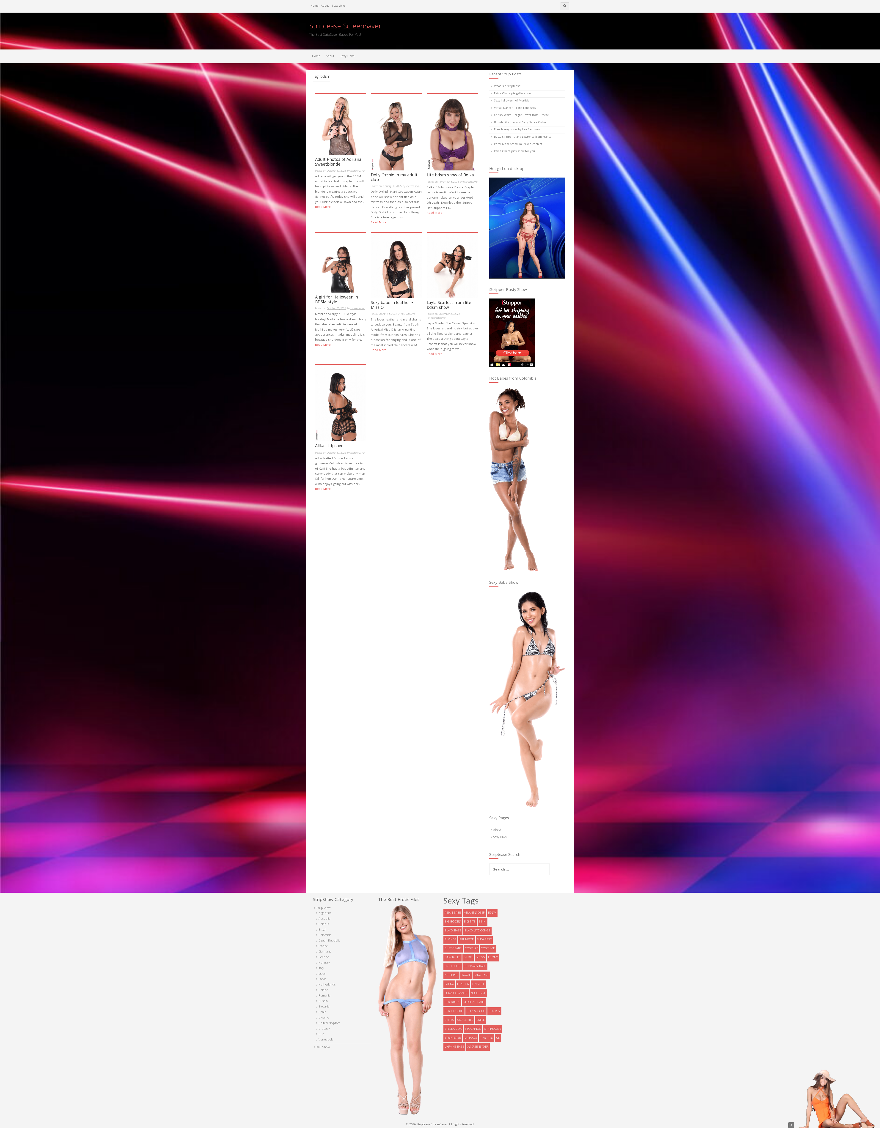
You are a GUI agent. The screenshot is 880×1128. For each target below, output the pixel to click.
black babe (453, 930)
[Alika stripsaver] (340, 403)
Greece (324, 957)
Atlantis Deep (474, 912)
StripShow (323, 908)
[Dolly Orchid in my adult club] (396, 132)
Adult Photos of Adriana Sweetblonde (338, 163)
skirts (449, 1020)
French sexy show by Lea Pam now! (517, 129)
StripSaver (492, 1029)
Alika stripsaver (330, 446)
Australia (324, 918)
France (323, 946)
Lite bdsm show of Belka (450, 176)
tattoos (470, 1037)
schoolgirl (476, 1011)
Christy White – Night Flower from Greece (521, 115)
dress (480, 957)
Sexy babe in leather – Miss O (392, 306)
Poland (323, 990)
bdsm (492, 912)
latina (449, 984)
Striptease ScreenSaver (345, 27)
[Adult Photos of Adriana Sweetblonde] (340, 124)
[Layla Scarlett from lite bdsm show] (452, 265)
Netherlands (327, 984)
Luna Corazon (456, 993)
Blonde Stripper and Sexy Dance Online (520, 122)
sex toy (494, 1011)
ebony (493, 957)
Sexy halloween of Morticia (512, 101)
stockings (473, 1029)
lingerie (478, 984)
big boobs (453, 921)
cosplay (471, 948)
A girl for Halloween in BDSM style (336, 301)
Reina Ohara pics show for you (514, 151)
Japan (322, 973)
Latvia (322, 979)
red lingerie (454, 1011)
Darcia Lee (452, 957)
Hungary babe (475, 966)
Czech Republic (329, 940)
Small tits (465, 1020)
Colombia (325, 935)
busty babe (453, 948)
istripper (451, 975)
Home (315, 6)
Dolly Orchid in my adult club (394, 178)
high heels (453, 966)
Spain (322, 1012)
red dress (452, 1002)
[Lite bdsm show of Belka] (452, 132)
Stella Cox (453, 1029)
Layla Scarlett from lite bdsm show (449, 306)
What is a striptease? (507, 86)
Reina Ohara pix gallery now (512, 93)
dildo (468, 957)
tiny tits (486, 1037)
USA (321, 1034)
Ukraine (324, 1017)
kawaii (466, 975)
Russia (323, 1001)
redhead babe (473, 1002)
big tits (470, 921)
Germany (325, 951)
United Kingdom (329, 1023)
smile (480, 1020)
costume (488, 948)
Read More (323, 207)
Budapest (484, 939)
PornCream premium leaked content (518, 144)
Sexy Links (338, 6)
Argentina (325, 913)
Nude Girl (478, 993)
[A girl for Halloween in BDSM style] (340, 263)
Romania (324, 995)
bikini (482, 921)
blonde (450, 939)
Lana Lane (481, 975)
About (325, 6)
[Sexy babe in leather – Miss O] (396, 265)
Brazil (322, 929)
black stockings (477, 930)
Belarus (324, 924)
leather (463, 984)
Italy (321, 968)
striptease (453, 1037)
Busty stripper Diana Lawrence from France (522, 137)
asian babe (453, 912)
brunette (466, 939)
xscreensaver (357, 171)
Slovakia (324, 1006)
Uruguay (324, 1028)
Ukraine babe (454, 1046)
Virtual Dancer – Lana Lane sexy (515, 108)
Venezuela (326, 1039)
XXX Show (323, 1047)
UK (498, 1037)
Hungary (324, 962)
